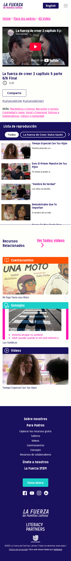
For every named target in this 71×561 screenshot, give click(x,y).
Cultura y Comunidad (32, 116)
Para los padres (25, 18)
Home (7, 18)
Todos (12, 134)
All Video (44, 18)
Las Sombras (10, 342)
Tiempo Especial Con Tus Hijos (20, 388)
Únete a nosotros (36, 462)
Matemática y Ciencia (22, 109)
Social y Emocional (36, 112)
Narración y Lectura (47, 109)
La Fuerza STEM (35, 468)
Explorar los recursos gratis (35, 431)
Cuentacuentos (35, 445)
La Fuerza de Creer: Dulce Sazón (43, 134)
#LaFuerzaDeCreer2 (33, 101)
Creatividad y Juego (13, 112)
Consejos (35, 450)
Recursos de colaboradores (35, 454)
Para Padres (35, 425)
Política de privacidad (18, 549)
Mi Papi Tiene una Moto (16, 297)
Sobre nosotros (35, 419)
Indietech (58, 549)
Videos (35, 441)
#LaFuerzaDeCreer (12, 101)
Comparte (14, 93)
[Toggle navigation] (65, 5)
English (51, 6)
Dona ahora (35, 483)
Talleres (35, 436)
